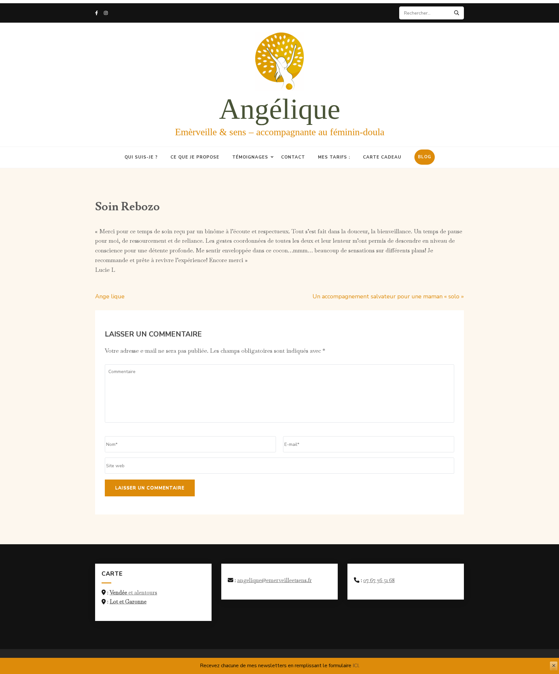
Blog (424, 157)
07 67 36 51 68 (379, 580)
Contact (293, 157)
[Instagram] (106, 13)
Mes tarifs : (334, 157)
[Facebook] (96, 13)
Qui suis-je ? (141, 157)
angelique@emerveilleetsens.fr (274, 580)
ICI (355, 665)
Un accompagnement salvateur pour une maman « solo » (388, 296)
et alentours (133, 592)
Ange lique (110, 296)
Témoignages (250, 157)
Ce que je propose (194, 157)
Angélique (279, 109)
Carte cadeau (382, 157)
